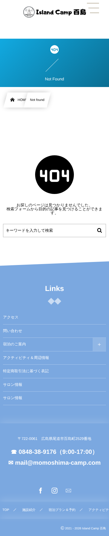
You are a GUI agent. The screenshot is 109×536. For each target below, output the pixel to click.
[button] (93, 8)
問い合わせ (12, 331)
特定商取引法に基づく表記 (26, 371)
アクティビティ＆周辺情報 (26, 358)
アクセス (10, 317)
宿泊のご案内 (14, 344)
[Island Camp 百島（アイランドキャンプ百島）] (54, 12)
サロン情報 (12, 385)
